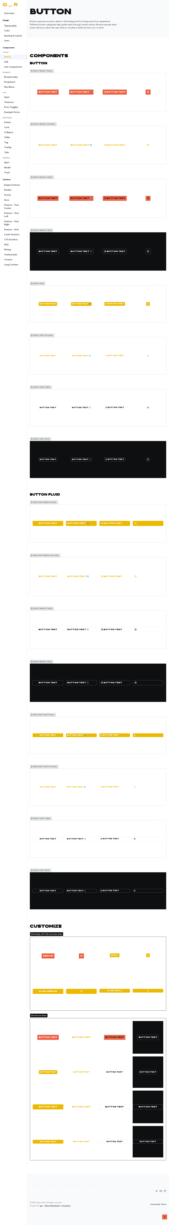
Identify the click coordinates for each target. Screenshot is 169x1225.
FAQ (6, 245)
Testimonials (10, 255)
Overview (9, 13)
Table (7, 137)
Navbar (8, 190)
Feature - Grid (11, 230)
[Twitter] (156, 1191)
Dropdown (9, 82)
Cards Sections (11, 235)
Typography (10, 26)
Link (6, 62)
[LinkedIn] (164, 1191)
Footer (7, 195)
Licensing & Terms (158, 1204)
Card (6, 127)
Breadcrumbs (11, 77)
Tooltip (7, 147)
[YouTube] (160, 1191)
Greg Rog (66, 1206)
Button (7, 57)
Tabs (6, 153)
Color (7, 31)
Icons (6, 41)
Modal (7, 168)
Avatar (7, 122)
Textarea (9, 102)
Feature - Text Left (11, 215)
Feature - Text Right (11, 223)
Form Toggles (11, 107)
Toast (7, 173)
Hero (6, 200)
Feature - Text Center (11, 206)
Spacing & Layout (13, 36)
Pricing (7, 250)
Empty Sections (12, 185)
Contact (8, 260)
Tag (6, 143)
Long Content (11, 265)
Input (6, 97)
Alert (6, 163)
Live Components (13, 67)
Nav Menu (9, 87)
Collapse (8, 132)
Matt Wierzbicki (52, 1206)
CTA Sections (11, 240)
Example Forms (12, 112)
